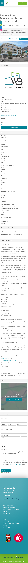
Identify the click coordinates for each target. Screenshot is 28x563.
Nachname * (20, 424)
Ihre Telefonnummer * (7, 444)
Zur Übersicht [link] (5, 38)
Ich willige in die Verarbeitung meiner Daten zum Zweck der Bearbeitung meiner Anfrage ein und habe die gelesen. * (15, 462)
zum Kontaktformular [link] (14, 127)
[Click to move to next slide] (26, 51)
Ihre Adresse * (4, 435)
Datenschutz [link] (11, 561)
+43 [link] (2, 124)
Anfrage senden (6, 470)
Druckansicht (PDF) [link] (14, 38)
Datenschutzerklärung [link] (17, 396)
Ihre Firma (4, 418)
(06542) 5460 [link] (4, 358)
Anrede (3, 424)
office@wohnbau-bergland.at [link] (8, 115)
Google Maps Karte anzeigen (14, 399)
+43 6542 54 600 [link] (5, 120)
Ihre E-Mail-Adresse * (6, 429)
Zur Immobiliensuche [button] (22, 3)
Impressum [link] (5, 561)
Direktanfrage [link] (24, 38)
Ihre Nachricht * (5, 449)
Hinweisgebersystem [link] (19, 561)
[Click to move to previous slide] (1, 51)
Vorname (10, 424)
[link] (9, 4)
